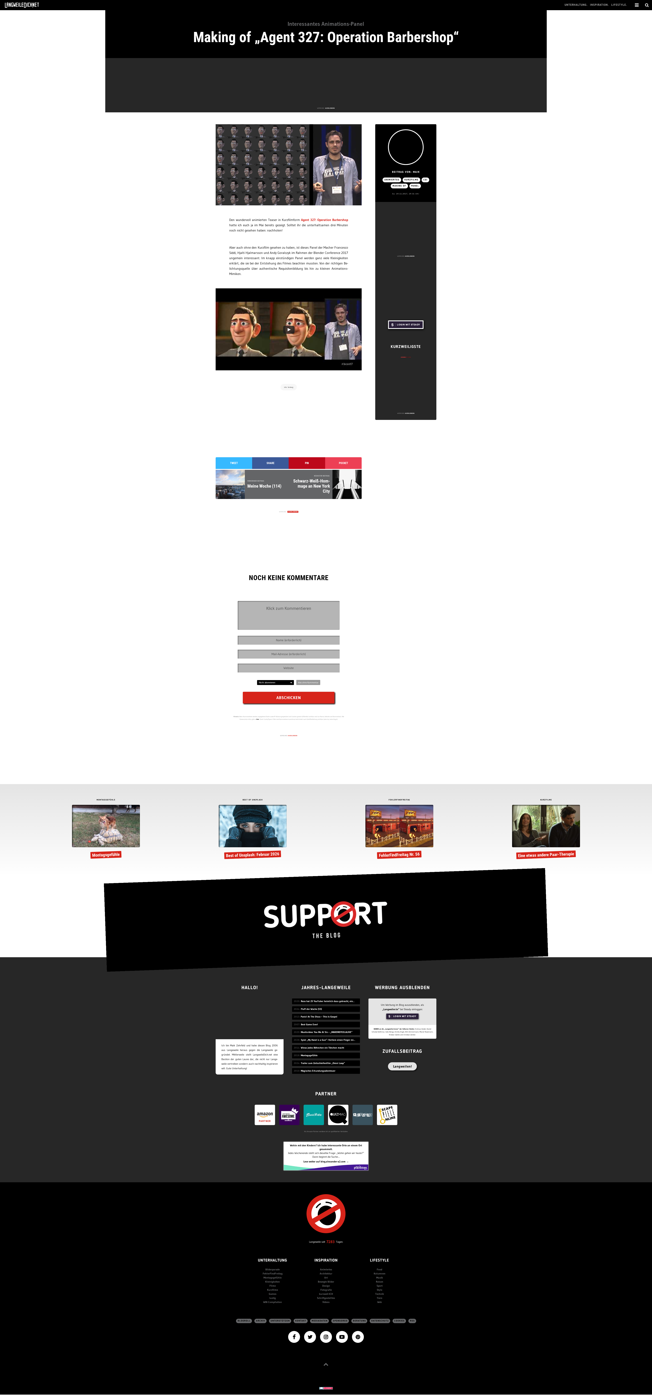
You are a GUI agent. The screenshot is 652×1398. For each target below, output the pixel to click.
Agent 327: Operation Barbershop (324, 220)
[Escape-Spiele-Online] (387, 1114)
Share (270, 463)
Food (379, 1269)
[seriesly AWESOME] (289, 1114)
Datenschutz (380, 1321)
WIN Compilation (272, 1302)
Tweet (234, 463)
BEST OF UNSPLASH (253, 800)
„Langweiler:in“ (390, 1009)
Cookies (399, 1321)
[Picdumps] (362, 1114)
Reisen (379, 1281)
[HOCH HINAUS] (326, 1364)
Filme (272, 1285)
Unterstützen (280, 1321)
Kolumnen (379, 1273)
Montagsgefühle (273, 1277)
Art (326, 1277)
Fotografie (326, 1289)
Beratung (359, 1321)
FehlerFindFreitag (273, 1273)
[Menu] (637, 5)
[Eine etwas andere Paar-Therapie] (546, 832)
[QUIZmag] (338, 1114)
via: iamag (288, 387)
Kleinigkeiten (272, 1281)
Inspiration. (599, 5)
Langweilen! (402, 1066)
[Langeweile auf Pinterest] (358, 1336)
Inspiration (326, 1261)
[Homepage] (25, 5)
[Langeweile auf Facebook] (294, 1336)
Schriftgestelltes (326, 1298)
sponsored (340, 1321)
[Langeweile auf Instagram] (326, 1336)
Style (379, 1289)
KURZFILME (546, 800)
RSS (412, 1321)
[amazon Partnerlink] (265, 1114)
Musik (379, 1277)
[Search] (647, 5)
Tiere (379, 1298)
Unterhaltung (272, 1261)
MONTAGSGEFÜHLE (106, 800)
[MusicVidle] (314, 1114)
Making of (399, 186)
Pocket (343, 463)
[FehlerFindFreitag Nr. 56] (399, 832)
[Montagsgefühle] (106, 832)
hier (257, 719)
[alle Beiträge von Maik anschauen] (406, 147)
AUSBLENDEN (330, 108)
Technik (379, 1293)
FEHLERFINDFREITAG (399, 800)
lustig (272, 1298)
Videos (326, 1302)
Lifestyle (379, 1261)
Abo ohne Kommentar (308, 682)
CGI (425, 180)
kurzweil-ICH (326, 1293)
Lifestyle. (619, 5)
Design (326, 1285)
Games (272, 1293)
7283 (331, 1241)
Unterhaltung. (576, 5)
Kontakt (300, 1321)
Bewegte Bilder (326, 1281)
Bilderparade (272, 1269)
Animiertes (391, 180)
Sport (380, 1285)
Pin (307, 463)
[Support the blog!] (326, 920)
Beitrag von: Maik (406, 172)
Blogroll (244, 1321)
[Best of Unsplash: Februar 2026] (252, 832)
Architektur (326, 1273)
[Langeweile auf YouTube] (342, 1336)
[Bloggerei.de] (326, 1388)
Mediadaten (320, 1321)
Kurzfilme (411, 180)
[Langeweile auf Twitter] (310, 1336)
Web (379, 1302)
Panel (415, 186)
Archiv (260, 1321)
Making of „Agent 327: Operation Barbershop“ (326, 37)
